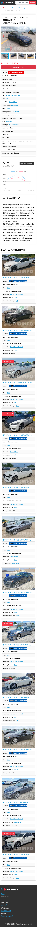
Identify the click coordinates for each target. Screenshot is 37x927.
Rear (16, 115)
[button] (34, 27)
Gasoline (9, 121)
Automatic (14, 105)
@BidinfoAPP (6, 905)
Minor (17, 406)
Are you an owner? (18, 67)
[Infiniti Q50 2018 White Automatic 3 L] (18, 265)
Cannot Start (13, 102)
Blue (8, 108)
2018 (7, 98)
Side (17, 301)
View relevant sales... (26, 163)
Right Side (16, 111)
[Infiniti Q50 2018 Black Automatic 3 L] (18, 317)
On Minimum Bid (14, 124)
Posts (3, 894)
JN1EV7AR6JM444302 (13, 95)
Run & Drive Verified (16, 294)
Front (15, 297)
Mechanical (18, 822)
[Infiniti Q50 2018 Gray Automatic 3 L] (18, 527)
